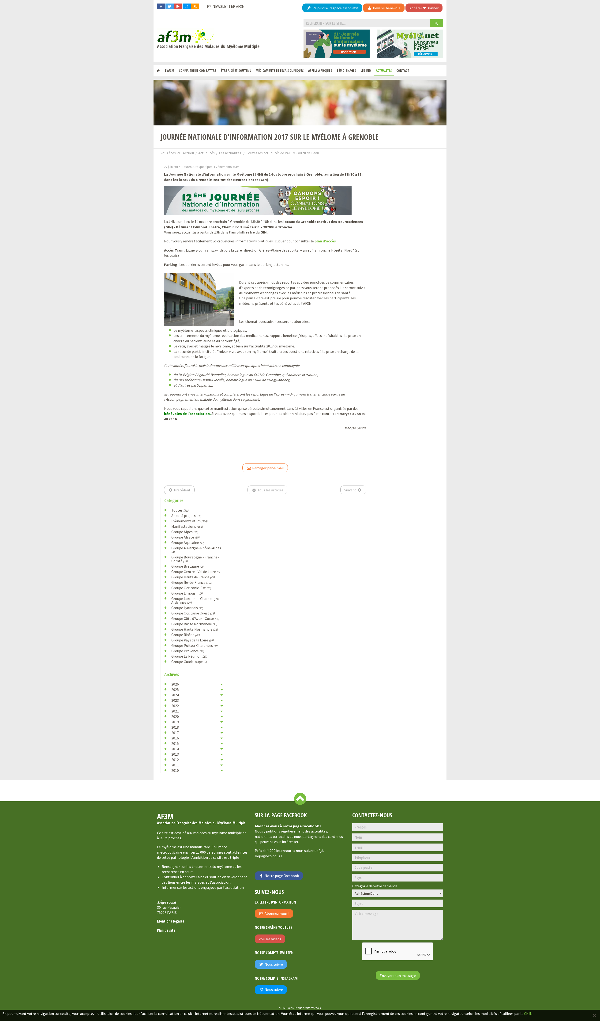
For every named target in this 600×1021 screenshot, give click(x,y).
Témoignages (346, 70)
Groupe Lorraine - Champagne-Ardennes (196, 600)
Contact (402, 70)
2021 (175, 711)
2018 (175, 727)
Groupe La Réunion (189, 656)
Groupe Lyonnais (187, 607)
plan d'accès (325, 241)
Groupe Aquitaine (187, 542)
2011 (175, 765)
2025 (175, 689)
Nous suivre (273, 964)
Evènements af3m (189, 521)
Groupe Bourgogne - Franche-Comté (195, 559)
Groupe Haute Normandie (194, 629)
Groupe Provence (187, 650)
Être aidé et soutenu (236, 70)
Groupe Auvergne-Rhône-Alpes (196, 550)
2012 (175, 759)
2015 (175, 743)
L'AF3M (169, 70)
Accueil (188, 153)
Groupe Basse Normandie (194, 624)
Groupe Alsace (185, 537)
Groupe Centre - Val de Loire (195, 571)
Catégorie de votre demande (375, 886)
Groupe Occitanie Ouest (193, 613)
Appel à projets (186, 515)
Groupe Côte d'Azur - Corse (195, 618)
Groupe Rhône (185, 634)
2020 (175, 716)
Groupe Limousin (186, 593)
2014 (175, 748)
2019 (175, 722)
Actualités (384, 70)
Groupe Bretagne (187, 566)
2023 (175, 700)
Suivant (350, 490)
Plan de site (166, 930)
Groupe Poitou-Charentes (194, 645)
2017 (175, 732)
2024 (175, 695)
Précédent (182, 490)
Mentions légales (170, 921)
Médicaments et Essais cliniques (280, 70)
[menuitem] (158, 70)
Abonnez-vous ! (276, 913)
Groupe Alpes (184, 531)
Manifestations (187, 526)
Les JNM (366, 70)
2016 (175, 738)
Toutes (180, 510)
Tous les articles (270, 490)
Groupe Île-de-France (191, 582)
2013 (175, 754)
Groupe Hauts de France (193, 577)
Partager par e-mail (267, 468)
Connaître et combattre (197, 70)
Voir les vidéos (270, 939)
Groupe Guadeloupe (189, 661)
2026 (175, 684)
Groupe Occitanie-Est (191, 587)
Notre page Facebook (281, 875)
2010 (175, 770)
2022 (175, 705)
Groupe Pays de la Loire (192, 640)
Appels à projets (320, 70)
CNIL (528, 1013)
